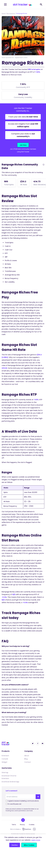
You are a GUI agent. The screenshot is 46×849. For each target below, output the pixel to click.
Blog (26, 759)
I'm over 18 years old (14, 804)
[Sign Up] (38, 796)
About (26, 755)
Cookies (31, 825)
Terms (14, 825)
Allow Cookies (29, 845)
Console (5, 759)
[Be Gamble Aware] (15, 829)
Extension (5, 755)
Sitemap (5, 772)
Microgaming (11, 13)
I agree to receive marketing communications (23, 801)
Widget (4, 762)
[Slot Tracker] (22, 4)
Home (3, 13)
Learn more (35, 840)
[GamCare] (26, 829)
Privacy (22, 825)
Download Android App (10, 782)
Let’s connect (11, 791)
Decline (15, 845)
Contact (27, 762)
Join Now (23, 145)
